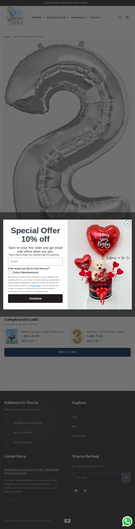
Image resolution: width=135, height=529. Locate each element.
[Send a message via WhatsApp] (127, 521)
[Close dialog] (128, 224)
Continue (35, 298)
